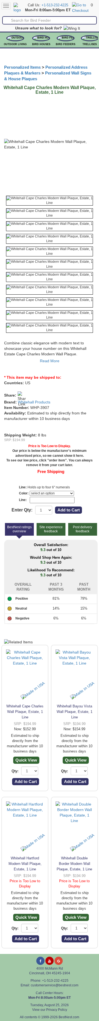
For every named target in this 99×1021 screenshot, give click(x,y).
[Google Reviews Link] (58, 961)
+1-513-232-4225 (55, 5)
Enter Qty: (22, 510)
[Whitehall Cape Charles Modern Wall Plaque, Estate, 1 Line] (49, 201)
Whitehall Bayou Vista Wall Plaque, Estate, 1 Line (74, 711)
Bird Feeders (65, 44)
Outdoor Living (15, 44)
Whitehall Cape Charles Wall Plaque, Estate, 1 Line (24, 711)
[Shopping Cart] (80, 7)
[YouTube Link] (49, 961)
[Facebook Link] (40, 961)
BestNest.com (69, 1017)
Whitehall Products (34, 402)
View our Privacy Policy (49, 1010)
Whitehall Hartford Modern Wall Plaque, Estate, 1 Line (25, 863)
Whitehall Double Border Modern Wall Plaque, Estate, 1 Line (74, 863)
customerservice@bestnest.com (54, 985)
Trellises (89, 44)
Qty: (15, 771)
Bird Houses (41, 44)
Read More (49, 361)
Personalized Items (22, 67)
